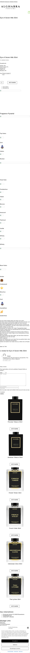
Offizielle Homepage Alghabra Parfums (8, 1)
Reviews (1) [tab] (6, 88)
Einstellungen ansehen (15, 648)
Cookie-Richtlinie (10, 651)
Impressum (20, 651)
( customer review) (4, 60)
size (1, 73)
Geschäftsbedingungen (5, 624)
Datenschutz (16, 651)
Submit (2, 393)
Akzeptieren (15, 641)
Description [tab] (5, 86)
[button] (28, 627)
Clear (3, 74)
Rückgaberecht (3, 625)
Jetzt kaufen (12, 82)
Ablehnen (15, 644)
